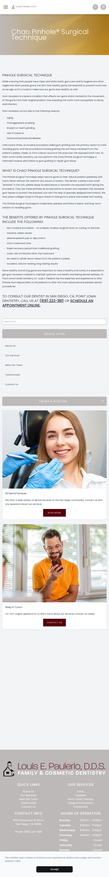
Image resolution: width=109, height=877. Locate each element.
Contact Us (11, 384)
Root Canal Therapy (80, 799)
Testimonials (12, 374)
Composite (81, 807)
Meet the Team (14, 365)
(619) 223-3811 (52, 300)
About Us (10, 345)
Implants (80, 795)
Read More (54, 512)
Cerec (80, 791)
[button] (6, 7)
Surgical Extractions (80, 803)
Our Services (12, 355)
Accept (54, 869)
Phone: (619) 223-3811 (28, 831)
